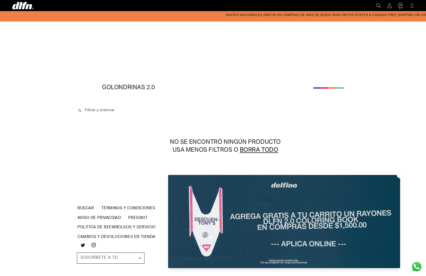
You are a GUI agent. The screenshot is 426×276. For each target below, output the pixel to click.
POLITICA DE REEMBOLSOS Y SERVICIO (116, 228)
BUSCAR (85, 209)
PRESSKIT (138, 218)
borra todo (259, 150)
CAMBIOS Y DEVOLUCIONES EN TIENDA (116, 237)
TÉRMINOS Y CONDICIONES (128, 209)
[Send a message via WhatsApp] (417, 267)
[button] (378, 5)
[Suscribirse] (139, 258)
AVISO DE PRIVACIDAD (99, 218)
